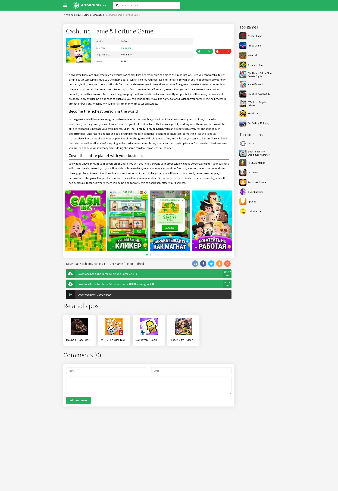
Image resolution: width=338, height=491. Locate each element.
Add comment (78, 400)
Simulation (126, 47)
